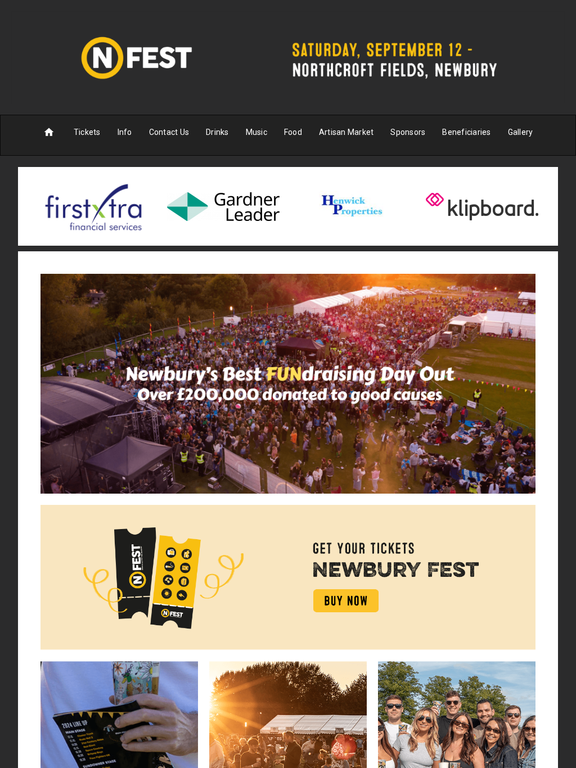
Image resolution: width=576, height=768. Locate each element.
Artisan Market (346, 132)
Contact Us (169, 132)
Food (293, 132)
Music (256, 132)
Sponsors (407, 132)
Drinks (217, 132)
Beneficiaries (466, 132)
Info (125, 132)
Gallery (520, 132)
